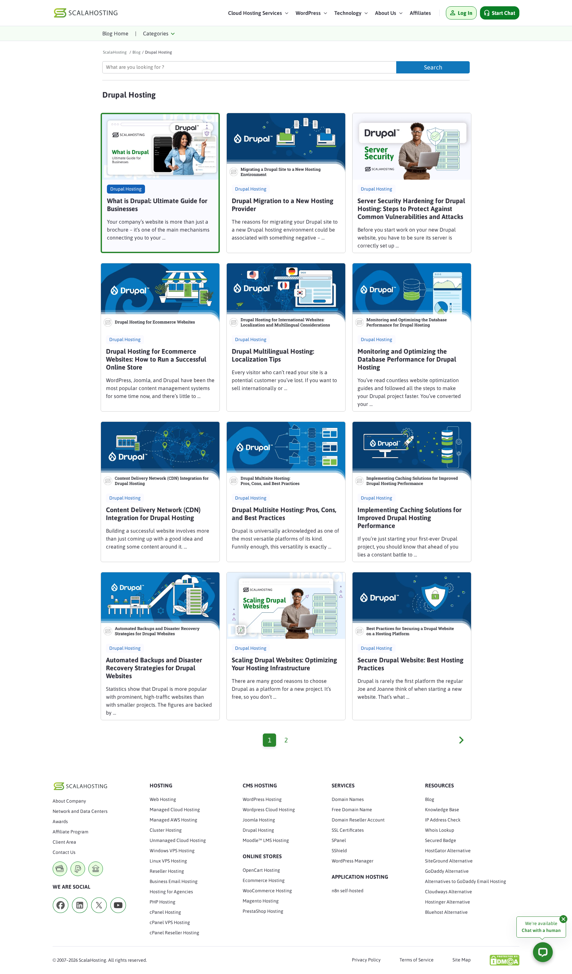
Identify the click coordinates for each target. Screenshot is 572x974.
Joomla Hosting (259, 819)
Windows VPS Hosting (172, 850)
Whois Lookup (439, 830)
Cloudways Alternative (448, 891)
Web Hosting (163, 799)
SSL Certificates (348, 830)
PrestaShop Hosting (263, 911)
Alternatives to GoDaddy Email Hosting (465, 881)
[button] (258, 14)
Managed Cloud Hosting (175, 809)
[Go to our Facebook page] (61, 915)
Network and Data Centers (80, 811)
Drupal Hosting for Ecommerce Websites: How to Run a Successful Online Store (156, 359)
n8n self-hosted (347, 890)
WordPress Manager (352, 860)
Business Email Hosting (174, 881)
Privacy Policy (366, 959)
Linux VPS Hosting (168, 860)
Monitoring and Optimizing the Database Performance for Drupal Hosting (407, 359)
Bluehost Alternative (446, 912)
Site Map (462, 959)
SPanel (339, 840)
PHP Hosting (162, 902)
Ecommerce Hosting (264, 880)
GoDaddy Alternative (447, 871)
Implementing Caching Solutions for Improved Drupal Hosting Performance (409, 517)
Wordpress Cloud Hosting (269, 809)
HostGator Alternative (448, 850)
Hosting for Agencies (171, 891)
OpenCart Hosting (261, 870)
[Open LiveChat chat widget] (543, 952)
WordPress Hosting (262, 799)
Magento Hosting (261, 901)
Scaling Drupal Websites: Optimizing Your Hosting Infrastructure (284, 664)
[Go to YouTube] (118, 915)
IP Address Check (442, 819)
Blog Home (115, 33)
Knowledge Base (442, 809)
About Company (69, 801)
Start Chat (503, 13)
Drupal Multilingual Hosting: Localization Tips (273, 355)
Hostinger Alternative (447, 902)
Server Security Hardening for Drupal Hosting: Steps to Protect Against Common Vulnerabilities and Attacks (411, 208)
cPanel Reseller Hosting (174, 932)
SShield (339, 850)
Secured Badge (440, 840)
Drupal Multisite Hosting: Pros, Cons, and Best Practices (284, 513)
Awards (60, 821)
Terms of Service (417, 959)
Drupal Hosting (126, 189)
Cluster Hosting (166, 830)
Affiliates (420, 13)
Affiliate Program (70, 831)
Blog (429, 799)
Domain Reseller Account (358, 819)
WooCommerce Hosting (267, 890)
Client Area (64, 842)
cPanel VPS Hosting (170, 922)
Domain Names (348, 799)
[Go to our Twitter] (99, 915)
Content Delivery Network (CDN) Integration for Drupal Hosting (153, 513)
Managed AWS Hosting (173, 819)
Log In (465, 13)
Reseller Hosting (167, 871)
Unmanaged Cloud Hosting (178, 840)
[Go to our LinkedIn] (80, 915)
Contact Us (64, 852)
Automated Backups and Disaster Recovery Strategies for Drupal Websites (154, 668)
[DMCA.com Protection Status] (504, 960)
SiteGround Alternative (449, 860)
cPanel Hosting (165, 912)
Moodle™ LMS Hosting (266, 840)
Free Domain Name (352, 809)
